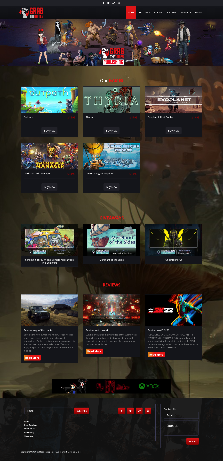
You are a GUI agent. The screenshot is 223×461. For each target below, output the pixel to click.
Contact (186, 12)
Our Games (144, 12)
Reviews (157, 12)
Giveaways (172, 12)
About (198, 12)
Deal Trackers (30, 425)
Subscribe (82, 410)
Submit (192, 441)
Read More (32, 358)
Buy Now (49, 130)
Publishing (29, 432)
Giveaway (28, 436)
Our (111, 80)
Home (131, 12)
